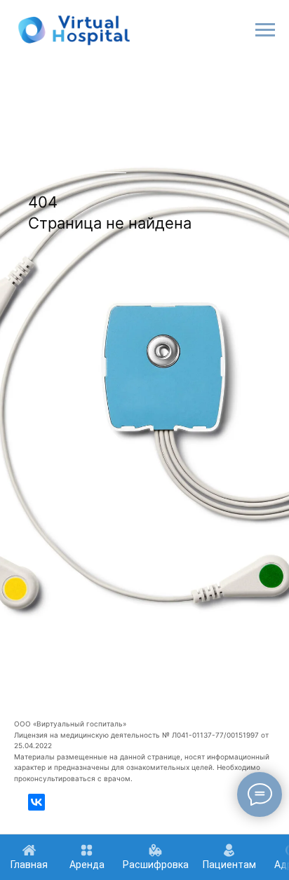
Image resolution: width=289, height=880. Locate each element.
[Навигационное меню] (265, 30)
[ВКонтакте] (36, 802)
